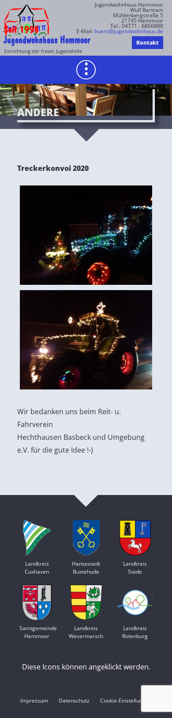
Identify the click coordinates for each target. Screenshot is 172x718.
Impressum (34, 700)
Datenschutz (74, 700)
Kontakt (147, 42)
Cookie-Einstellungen (126, 700)
